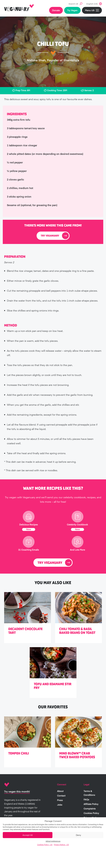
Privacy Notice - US (61, 844)
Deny (78, 835)
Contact (61, 795)
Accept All (27, 835)
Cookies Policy (91, 813)
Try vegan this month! (17, 791)
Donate (56, 10)
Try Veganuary (50, 235)
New (28, 529)
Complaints (90, 808)
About (60, 790)
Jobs (59, 804)
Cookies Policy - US (44, 844)
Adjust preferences (53, 841)
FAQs (86, 799)
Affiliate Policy (91, 803)
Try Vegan (72, 10)
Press (60, 800)
